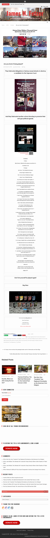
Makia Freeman (35, 338)
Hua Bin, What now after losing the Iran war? (7, 380)
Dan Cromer (36, 336)
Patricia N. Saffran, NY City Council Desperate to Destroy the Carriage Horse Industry (26, 469)
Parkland (37, 340)
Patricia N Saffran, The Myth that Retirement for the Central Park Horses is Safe (21, 479)
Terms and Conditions (21, 530)
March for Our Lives (43, 338)
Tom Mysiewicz (12, 342)
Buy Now (25, 285)
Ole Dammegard (31, 340)
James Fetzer (17, 66)
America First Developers (43, 536)
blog (24, 66)
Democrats (42, 336)
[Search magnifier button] (47, 491)
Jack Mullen (19, 338)
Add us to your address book (25, 326)
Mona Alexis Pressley (14, 340)
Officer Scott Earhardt (23, 340)
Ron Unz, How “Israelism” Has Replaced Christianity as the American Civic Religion (40, 381)
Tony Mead (18, 342)
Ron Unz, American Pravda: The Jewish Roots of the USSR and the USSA (19, 486)
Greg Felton (14, 338)
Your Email (6, 392)
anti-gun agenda (30, 336)
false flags (9, 338)
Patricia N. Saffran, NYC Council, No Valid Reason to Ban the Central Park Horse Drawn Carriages (25, 484)
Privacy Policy (30, 530)
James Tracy (24, 338)
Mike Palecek (6, 340)
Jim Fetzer (30, 338)
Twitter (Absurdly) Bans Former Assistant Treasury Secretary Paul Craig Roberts (28, 354)
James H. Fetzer (25, 13)
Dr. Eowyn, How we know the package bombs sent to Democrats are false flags (22, 349)
